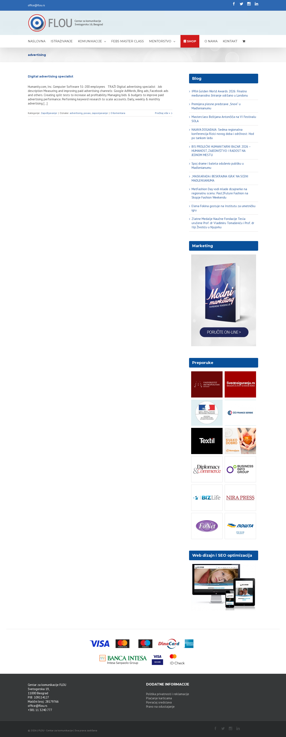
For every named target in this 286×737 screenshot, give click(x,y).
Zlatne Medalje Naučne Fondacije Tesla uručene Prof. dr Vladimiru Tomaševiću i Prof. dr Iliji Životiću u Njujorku (223, 223)
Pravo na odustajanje (160, 707)
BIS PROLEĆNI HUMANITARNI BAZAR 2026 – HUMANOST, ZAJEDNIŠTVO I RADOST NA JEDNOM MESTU (221, 151)
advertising (76, 113)
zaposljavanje (100, 113)
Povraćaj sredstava (159, 702)
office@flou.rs (36, 5)
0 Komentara (118, 113)
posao (87, 113)
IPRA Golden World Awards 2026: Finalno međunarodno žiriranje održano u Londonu (220, 93)
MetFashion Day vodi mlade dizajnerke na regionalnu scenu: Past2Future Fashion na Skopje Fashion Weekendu (220, 193)
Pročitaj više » (162, 113)
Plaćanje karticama (159, 698)
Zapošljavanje (49, 113)
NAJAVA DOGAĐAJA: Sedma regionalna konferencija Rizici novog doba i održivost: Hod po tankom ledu (223, 134)
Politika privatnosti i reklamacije (167, 694)
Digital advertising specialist (50, 76)
